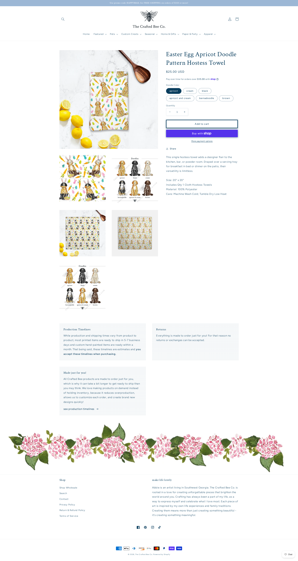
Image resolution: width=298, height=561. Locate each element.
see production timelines (78, 408)
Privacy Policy (67, 504)
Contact (64, 499)
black (205, 90)
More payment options (202, 141)
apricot (173, 90)
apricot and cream (180, 98)
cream (190, 90)
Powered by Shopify (161, 554)
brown (226, 98)
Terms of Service (68, 516)
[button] (63, 19)
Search (63, 493)
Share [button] (173, 148)
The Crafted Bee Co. (144, 554)
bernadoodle (206, 98)
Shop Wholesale (68, 487)
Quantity (170, 105)
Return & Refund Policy (72, 510)
